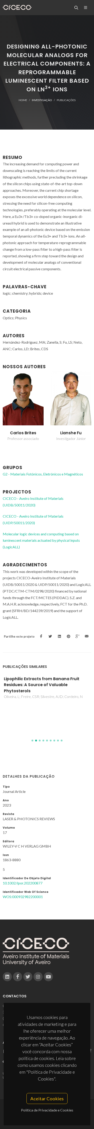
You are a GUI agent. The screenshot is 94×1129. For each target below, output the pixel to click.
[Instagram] (38, 976)
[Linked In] (7, 976)
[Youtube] (48, 976)
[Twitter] (27, 976)
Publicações (66, 100)
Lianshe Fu (71, 433)
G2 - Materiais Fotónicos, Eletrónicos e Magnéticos (43, 474)
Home (23, 100)
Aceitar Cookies (47, 1098)
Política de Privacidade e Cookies (47, 1110)
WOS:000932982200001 (23, 896)
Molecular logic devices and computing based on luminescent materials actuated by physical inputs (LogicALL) (41, 540)
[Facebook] (17, 976)
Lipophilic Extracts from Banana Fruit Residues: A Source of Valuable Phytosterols (41, 685)
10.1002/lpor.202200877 (22, 883)
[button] (32, 740)
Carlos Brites (23, 433)
